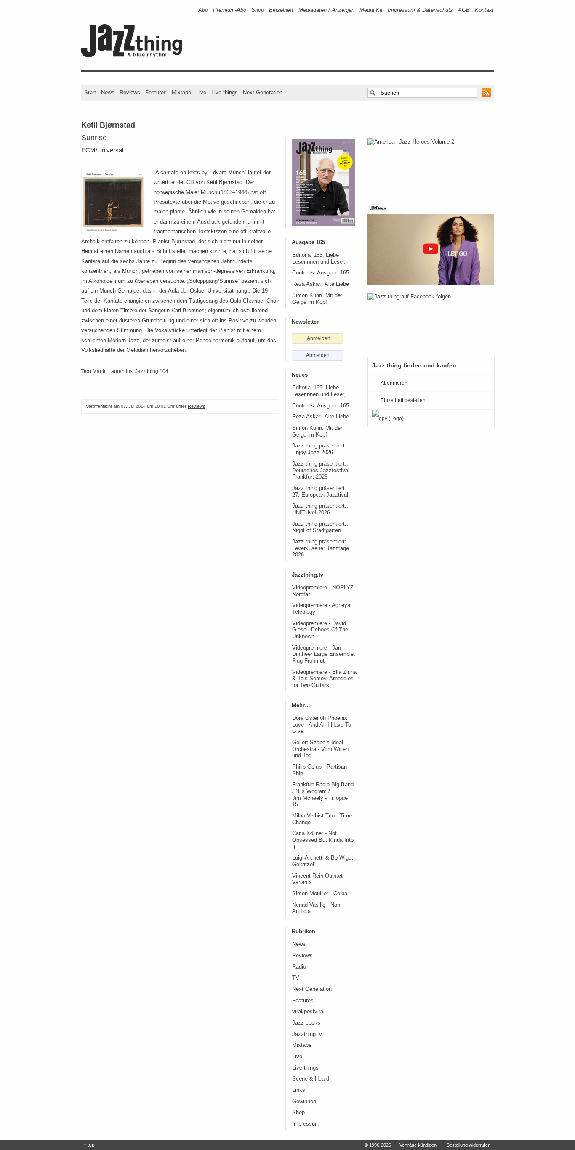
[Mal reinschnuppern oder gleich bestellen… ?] (430, 165)
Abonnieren (394, 383)
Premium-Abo (229, 10)
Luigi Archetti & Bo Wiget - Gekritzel (324, 861)
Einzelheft (281, 10)
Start (90, 92)
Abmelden (318, 355)
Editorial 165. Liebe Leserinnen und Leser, (319, 258)
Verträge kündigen (418, 1144)
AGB (464, 10)
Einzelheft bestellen (403, 400)
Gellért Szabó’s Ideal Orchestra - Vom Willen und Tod (320, 749)
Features (156, 92)
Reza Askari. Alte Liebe (320, 284)
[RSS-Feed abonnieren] (486, 92)
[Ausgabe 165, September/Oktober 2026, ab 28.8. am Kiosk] (324, 182)
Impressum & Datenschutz (420, 10)
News (107, 92)
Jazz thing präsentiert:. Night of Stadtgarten (320, 527)
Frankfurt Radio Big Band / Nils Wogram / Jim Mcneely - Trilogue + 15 (323, 794)
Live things (224, 92)
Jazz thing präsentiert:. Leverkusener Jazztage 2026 (320, 548)
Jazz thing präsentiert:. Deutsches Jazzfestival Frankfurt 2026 (320, 470)
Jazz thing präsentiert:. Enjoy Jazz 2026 (320, 449)
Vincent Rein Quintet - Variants (319, 879)
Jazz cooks (306, 1023)
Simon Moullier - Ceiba (319, 894)
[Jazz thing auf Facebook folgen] (430, 320)
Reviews (130, 92)
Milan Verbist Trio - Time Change (322, 819)
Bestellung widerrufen (468, 1144)
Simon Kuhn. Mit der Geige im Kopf (317, 299)
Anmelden (318, 338)
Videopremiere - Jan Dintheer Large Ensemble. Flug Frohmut (323, 654)
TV (295, 978)
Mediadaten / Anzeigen (326, 10)
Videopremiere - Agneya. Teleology (322, 608)
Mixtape (181, 92)
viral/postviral (308, 1011)
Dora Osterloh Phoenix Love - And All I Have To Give (321, 724)
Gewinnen (304, 1102)
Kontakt (484, 10)
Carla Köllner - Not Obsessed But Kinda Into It (323, 840)
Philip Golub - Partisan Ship (319, 770)
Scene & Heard (310, 1079)
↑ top (89, 1145)
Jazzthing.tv (307, 1034)
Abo (203, 10)
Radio (299, 967)
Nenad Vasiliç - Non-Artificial (317, 908)
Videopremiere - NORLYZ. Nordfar (323, 591)
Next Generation (262, 92)
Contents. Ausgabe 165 (320, 273)
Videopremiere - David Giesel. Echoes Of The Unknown (320, 629)
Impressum (305, 1124)
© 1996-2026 (378, 1144)
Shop (257, 10)
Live (201, 92)
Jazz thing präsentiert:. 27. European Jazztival (320, 491)
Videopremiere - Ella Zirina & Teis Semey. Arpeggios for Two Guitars (324, 678)
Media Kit (371, 10)
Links (298, 1090)
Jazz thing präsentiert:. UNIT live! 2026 (320, 509)
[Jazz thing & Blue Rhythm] (134, 56)
